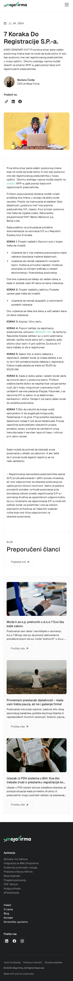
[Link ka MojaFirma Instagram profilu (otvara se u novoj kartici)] (22, 941)
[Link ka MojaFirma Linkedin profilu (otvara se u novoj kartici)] (7, 941)
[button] (66, 5)
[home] (15, 4)
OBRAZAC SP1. (43, 332)
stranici (11, 183)
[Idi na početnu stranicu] (17, 839)
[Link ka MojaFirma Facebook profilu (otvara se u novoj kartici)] (14, 941)
